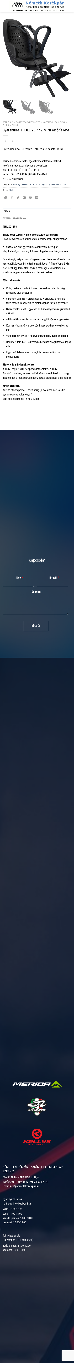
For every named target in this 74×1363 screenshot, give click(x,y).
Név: (19, 577)
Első (62, 122)
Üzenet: (37, 591)
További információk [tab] (14, 218)
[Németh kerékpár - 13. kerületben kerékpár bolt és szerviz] (36, 6)
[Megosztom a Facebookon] (12, 198)
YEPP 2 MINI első (11, 125)
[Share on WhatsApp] (6, 198)
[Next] (66, 58)
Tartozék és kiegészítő (28, 122)
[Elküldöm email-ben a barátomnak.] (24, 198)
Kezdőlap (8, 122)
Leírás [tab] (6, 211)
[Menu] (5, 6)
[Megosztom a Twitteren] (18, 198)
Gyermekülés (50, 122)
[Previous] (8, 58)
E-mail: (54, 577)
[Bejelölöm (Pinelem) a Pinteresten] (30, 198)
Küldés (35, 626)
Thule (11, 190)
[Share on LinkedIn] (37, 198)
